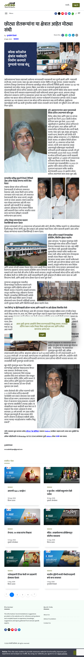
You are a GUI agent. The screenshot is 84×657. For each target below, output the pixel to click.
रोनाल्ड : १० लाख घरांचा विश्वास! (20, 533)
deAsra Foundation (50, 619)
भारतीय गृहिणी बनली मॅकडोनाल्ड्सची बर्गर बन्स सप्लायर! (61, 576)
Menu (10, 13)
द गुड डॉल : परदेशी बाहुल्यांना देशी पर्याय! (59, 492)
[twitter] (69, 35)
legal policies (62, 653)
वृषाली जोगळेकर (52, 500)
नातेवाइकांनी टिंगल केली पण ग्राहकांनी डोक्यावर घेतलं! (22, 576)
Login (42, 334)
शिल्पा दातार (11, 500)
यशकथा (16, 39)
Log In (76, 5)
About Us (47, 615)
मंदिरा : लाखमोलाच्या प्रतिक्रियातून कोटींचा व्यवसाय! (59, 534)
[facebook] (62, 35)
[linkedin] (73, 35)
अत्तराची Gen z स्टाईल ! (17, 491)
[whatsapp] (66, 35)
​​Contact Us (47, 623)
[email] (76, 35)
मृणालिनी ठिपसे (12, 35)
